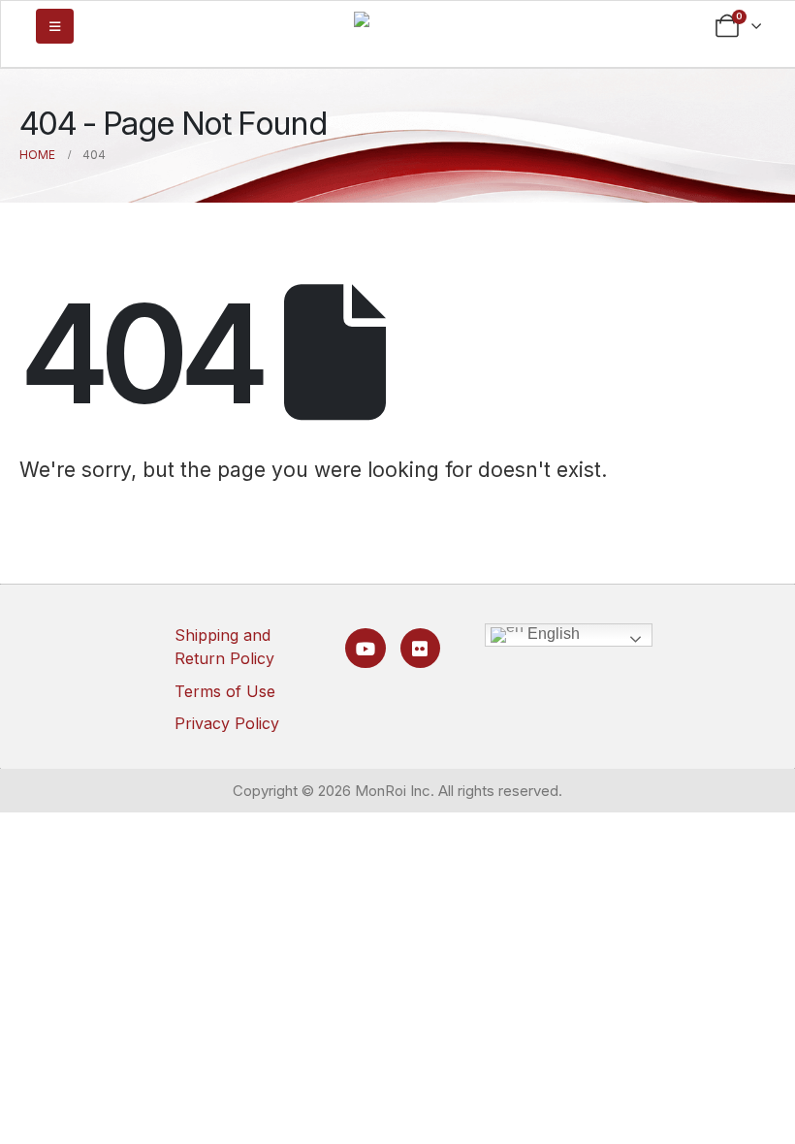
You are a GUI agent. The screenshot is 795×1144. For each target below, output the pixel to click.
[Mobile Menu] (55, 26)
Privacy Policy (227, 723)
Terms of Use (225, 691)
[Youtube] (365, 648)
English (552, 633)
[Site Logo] (397, 25)
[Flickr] (420, 648)
